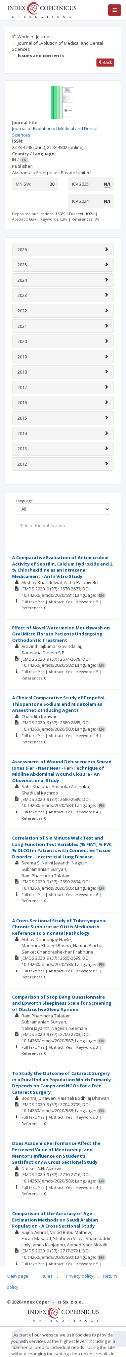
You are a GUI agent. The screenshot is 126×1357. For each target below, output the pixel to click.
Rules (47, 1276)
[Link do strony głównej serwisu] (41, 9)
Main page (17, 1276)
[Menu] (114, 10)
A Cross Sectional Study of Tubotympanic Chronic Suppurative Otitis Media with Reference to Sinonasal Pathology (59, 927)
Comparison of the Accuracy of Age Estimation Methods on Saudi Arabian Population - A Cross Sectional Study (55, 1219)
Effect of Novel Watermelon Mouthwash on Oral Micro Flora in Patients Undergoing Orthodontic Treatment (61, 634)
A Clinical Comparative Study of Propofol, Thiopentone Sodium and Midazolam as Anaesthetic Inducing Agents (59, 704)
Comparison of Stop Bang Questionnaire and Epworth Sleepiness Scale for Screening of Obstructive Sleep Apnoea (62, 1003)
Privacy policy (79, 1276)
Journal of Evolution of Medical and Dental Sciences (57, 46)
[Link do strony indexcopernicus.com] (63, 1313)
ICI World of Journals (32, 37)
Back (106, 62)
